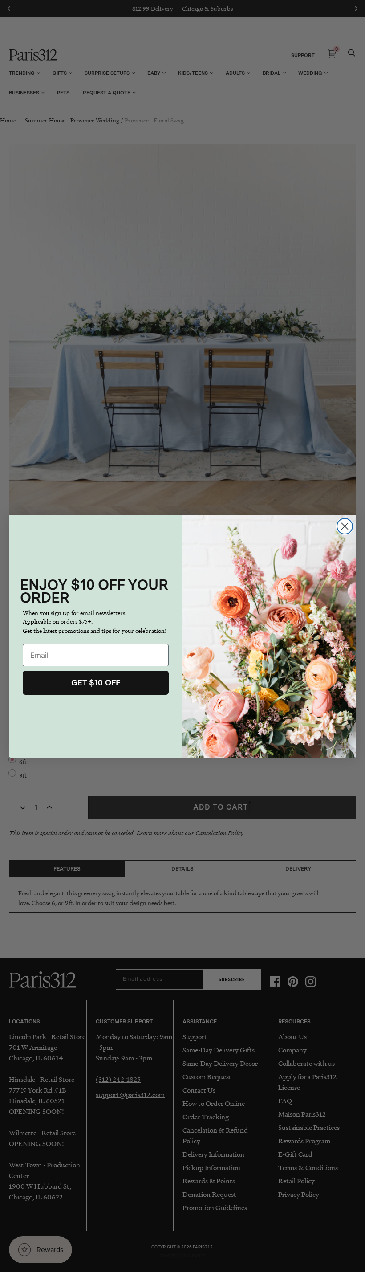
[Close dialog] (345, 526)
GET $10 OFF (95, 682)
